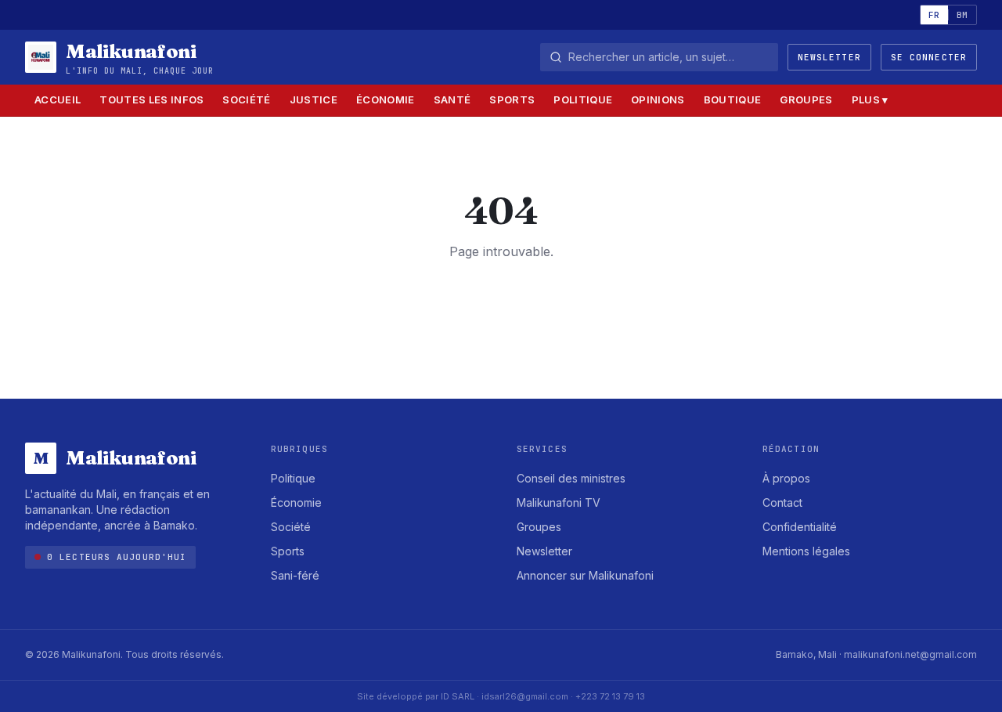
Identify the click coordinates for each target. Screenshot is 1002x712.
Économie (385, 99)
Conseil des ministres (571, 478)
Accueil (57, 99)
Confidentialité (799, 526)
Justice (313, 99)
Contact (782, 502)
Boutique (733, 99)
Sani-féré (295, 575)
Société (246, 99)
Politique (582, 99)
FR (934, 14)
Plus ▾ (870, 99)
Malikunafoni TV (558, 502)
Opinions (658, 99)
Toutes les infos (151, 99)
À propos (786, 478)
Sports (512, 99)
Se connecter (929, 57)
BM (962, 14)
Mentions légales (806, 551)
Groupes (806, 99)
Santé (452, 99)
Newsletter (829, 57)
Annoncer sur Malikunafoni (585, 575)
